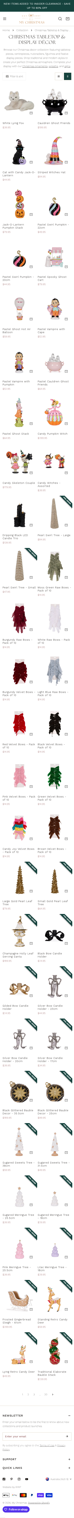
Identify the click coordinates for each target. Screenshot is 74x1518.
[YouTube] (26, 1479)
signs (67, 66)
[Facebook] (4, 1479)
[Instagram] (19, 1479)
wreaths (53, 66)
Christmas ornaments (34, 66)
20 (45, 1394)
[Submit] (67, 1436)
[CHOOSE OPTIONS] (66, 472)
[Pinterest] (11, 1479)
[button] (67, 19)
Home (6, 30)
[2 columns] (67, 76)
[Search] (60, 19)
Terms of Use (47, 1445)
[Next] (52, 1394)
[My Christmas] (32, 19)
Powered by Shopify (39, 1502)
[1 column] (58, 76)
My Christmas (19, 1502)
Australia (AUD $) (59, 1479)
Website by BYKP (12, 1487)
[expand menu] (5, 19)
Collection (22, 30)
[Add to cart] (31, 113)
